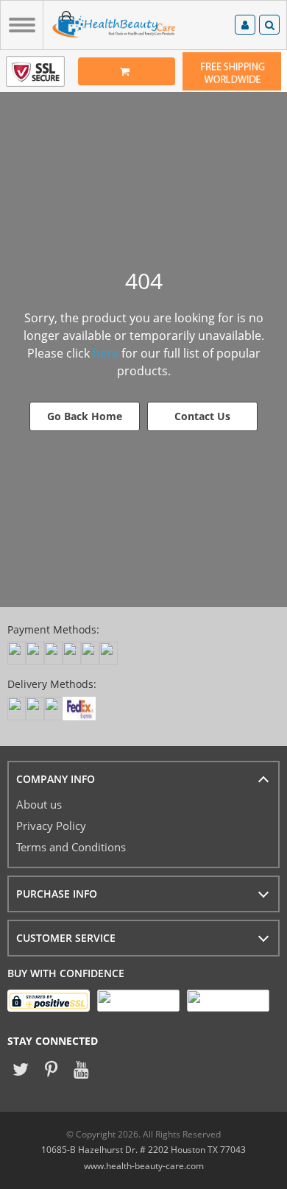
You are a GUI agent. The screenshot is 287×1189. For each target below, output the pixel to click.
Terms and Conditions (71, 847)
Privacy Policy (51, 825)
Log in (245, 26)
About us (39, 804)
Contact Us (202, 416)
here (105, 353)
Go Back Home (84, 416)
